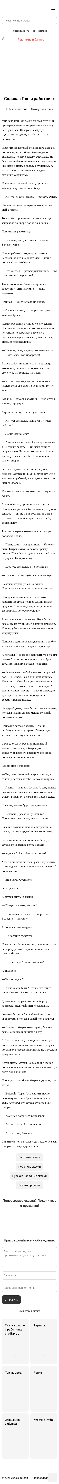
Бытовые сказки (29, 1157)
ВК (6, 1216)
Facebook (16, 1216)
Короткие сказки (29, 1166)
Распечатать (39, 1225)
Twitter (25, 1216)
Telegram (52, 1216)
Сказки (14, 7)
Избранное (38, 10)
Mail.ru (43, 1216)
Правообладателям (44, 1477)
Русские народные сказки (29, 1176)
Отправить (11, 1299)
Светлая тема (45, 10)
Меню (53, 10)
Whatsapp (20, 1225)
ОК (34, 1216)
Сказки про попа (29, 1185)
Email (29, 1225)
